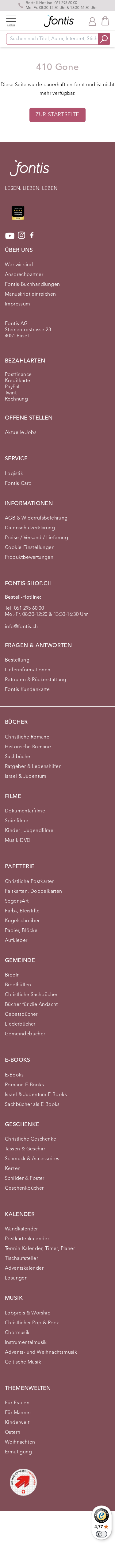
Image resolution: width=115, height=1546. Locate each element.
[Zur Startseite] (29, 171)
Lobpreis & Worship (28, 1313)
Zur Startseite (57, 114)
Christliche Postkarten (30, 881)
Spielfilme (16, 821)
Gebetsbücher (21, 1014)
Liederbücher (20, 1024)
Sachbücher (18, 756)
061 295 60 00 (66, 3)
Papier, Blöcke (21, 930)
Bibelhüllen (18, 985)
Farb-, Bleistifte (22, 911)
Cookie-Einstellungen (30, 547)
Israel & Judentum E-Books (36, 1094)
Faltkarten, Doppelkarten (33, 891)
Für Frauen (17, 1403)
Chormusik (17, 1332)
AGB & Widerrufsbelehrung (36, 518)
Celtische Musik (23, 1362)
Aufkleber (16, 940)
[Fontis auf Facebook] (32, 236)
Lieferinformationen (28, 670)
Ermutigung (18, 1452)
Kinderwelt (17, 1422)
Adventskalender (24, 1268)
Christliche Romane (27, 737)
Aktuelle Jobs (20, 432)
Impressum (17, 304)
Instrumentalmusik (26, 1342)
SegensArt (17, 901)
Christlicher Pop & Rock (32, 1323)
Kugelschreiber (22, 921)
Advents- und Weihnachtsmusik (41, 1352)
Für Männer (18, 1412)
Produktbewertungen (29, 557)
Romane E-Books (24, 1085)
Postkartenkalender (27, 1239)
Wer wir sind (19, 265)
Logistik (14, 473)
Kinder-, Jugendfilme (29, 830)
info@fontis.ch (21, 626)
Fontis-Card (18, 483)
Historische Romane (28, 747)
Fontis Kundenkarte (27, 689)
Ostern (12, 1432)
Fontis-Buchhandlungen (32, 284)
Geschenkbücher (24, 1188)
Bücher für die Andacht (31, 1004)
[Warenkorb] (105, 20)
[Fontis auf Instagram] (21, 236)
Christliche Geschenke (30, 1139)
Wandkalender (21, 1229)
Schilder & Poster (24, 1178)
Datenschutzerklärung (30, 528)
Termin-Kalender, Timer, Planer (40, 1248)
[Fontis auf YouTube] (10, 236)
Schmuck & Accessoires (32, 1159)
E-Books (14, 1075)
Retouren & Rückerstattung (35, 679)
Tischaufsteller (21, 1258)
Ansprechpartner (24, 274)
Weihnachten (20, 1442)
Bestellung (17, 660)
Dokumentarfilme (25, 811)
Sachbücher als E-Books (32, 1104)
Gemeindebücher (25, 1034)
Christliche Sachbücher (31, 994)
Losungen (16, 1278)
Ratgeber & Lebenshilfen (33, 766)
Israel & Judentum (26, 776)
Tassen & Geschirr (25, 1149)
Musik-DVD (18, 840)
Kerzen (13, 1168)
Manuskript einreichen (30, 294)
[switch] (101, 1534)
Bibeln (12, 975)
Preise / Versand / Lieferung (36, 537)
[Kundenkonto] (92, 21)
